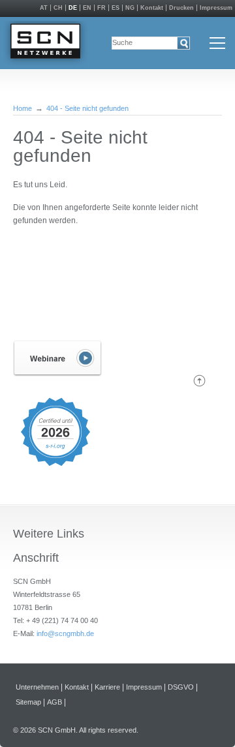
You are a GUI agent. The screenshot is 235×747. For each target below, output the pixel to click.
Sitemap (28, 702)
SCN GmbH (45, 43)
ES (115, 8)
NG (129, 8)
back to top (199, 380)
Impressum (216, 8)
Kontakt (151, 8)
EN (87, 8)
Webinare (57, 358)
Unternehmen (37, 687)
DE (73, 8)
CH (58, 8)
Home (22, 108)
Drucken (181, 8)
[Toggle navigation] (217, 43)
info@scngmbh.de (65, 633)
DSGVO (181, 687)
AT (44, 8)
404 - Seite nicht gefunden (87, 108)
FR (101, 8)
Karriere (107, 687)
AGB (54, 702)
